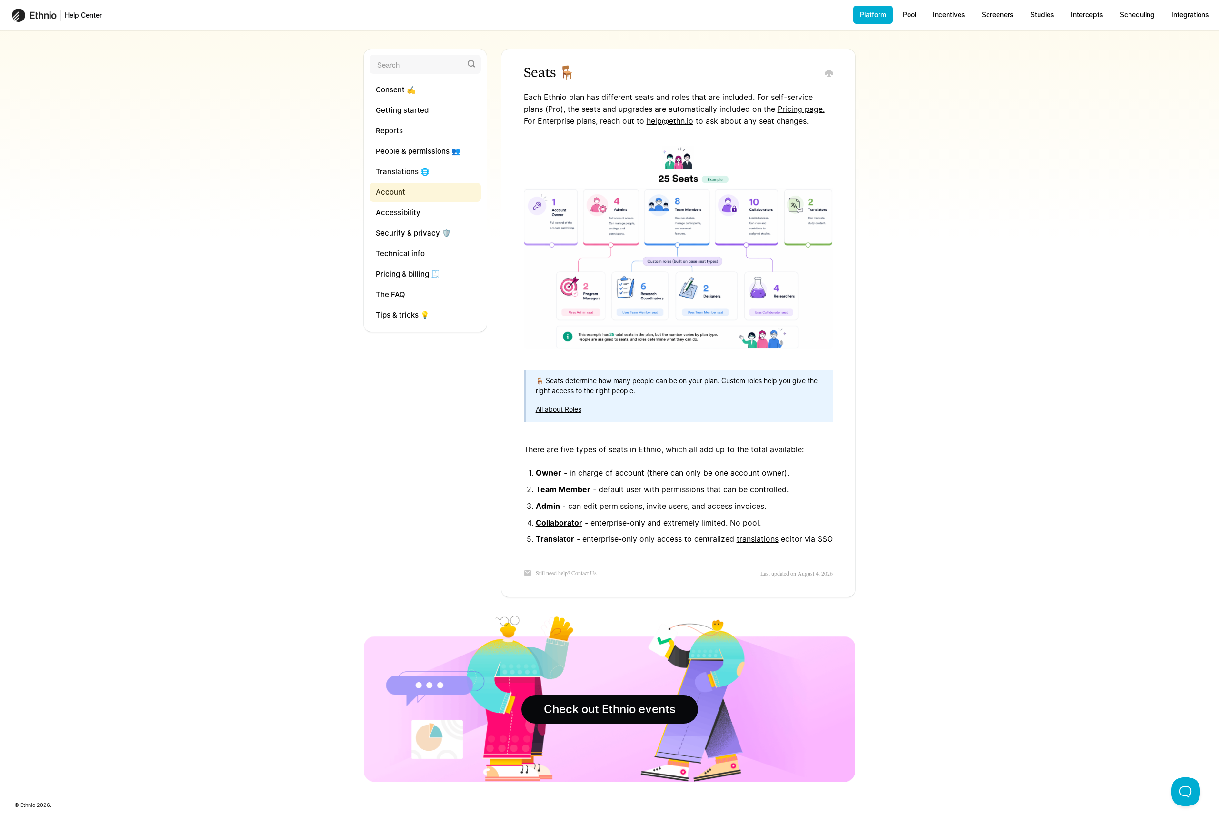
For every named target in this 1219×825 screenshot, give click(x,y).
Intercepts (1087, 14)
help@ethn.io (670, 121)
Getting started (402, 110)
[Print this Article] (829, 74)
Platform (873, 14)
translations (758, 539)
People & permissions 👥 (418, 151)
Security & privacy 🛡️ (413, 233)
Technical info (400, 253)
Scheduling (1137, 14)
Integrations (1190, 14)
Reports (389, 130)
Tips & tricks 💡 (403, 314)
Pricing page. (801, 109)
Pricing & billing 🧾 (408, 273)
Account (390, 192)
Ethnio (27, 805)
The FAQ (390, 294)
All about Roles (558, 409)
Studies (1042, 14)
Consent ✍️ (396, 89)
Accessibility (398, 212)
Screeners (998, 14)
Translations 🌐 (403, 171)
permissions (682, 489)
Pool (909, 14)
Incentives (949, 14)
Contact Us (584, 573)
